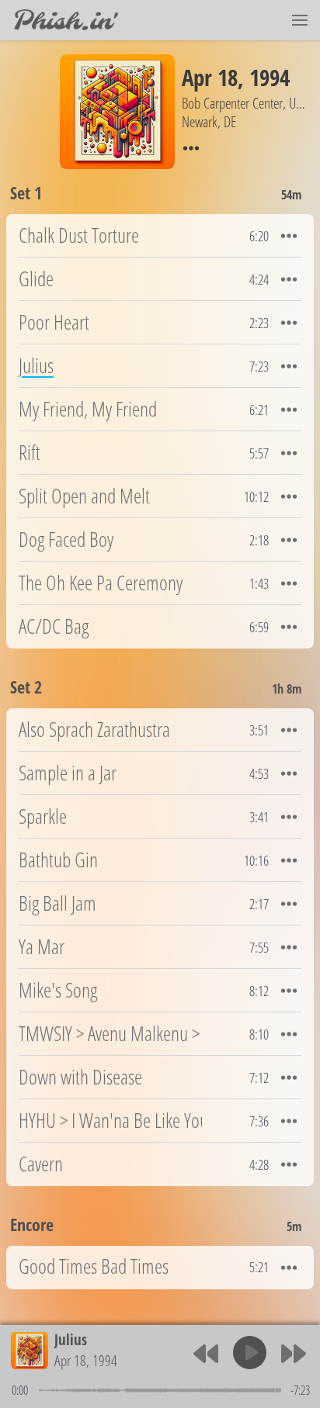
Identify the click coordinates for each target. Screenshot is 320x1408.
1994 (269, 77)
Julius (70, 1339)
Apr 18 (210, 77)
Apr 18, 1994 (85, 1360)
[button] (299, 20)
